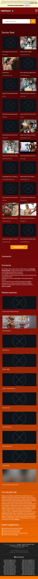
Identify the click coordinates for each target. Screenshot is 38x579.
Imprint (19, 544)
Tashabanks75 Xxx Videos (24, 513)
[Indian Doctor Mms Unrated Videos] (28, 132)
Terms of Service (26, 544)
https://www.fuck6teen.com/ (28, 562)
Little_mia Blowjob (25, 515)
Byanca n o (30, 511)
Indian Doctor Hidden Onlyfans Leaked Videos (14, 156)
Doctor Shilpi (5, 465)
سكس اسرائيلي (6, 502)
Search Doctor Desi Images (10, 534)
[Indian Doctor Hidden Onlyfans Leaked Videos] (10, 153)
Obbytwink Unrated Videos (9, 513)
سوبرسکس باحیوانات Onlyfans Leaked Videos (14, 511)
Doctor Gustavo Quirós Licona (10, 484)
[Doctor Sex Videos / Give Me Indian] (10, 236)
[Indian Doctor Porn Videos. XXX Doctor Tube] (28, 174)
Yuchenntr (13, 507)
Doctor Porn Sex (6, 427)
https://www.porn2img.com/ (28, 570)
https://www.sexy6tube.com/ (28, 561)
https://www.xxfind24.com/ (9, 573)
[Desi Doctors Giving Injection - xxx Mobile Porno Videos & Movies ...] (10, 111)
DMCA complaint (6, 286)
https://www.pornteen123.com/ (28, 566)
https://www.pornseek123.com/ (28, 563)
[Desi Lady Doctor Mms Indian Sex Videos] (28, 70)
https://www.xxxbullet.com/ (10, 569)
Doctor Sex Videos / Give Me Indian (12, 239)
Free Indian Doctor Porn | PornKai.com (12, 52)
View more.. (19, 247)
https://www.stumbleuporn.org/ (28, 574)
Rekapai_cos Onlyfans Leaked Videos (12, 496)
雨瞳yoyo (17, 519)
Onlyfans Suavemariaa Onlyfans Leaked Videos (19, 510)
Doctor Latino (6, 408)
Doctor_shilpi (6, 369)
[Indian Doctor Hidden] (28, 49)
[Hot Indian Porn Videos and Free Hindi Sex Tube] (28, 194)
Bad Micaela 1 (11, 516)
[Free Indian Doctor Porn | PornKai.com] (10, 49)
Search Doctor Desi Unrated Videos (13, 528)
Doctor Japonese (7, 446)
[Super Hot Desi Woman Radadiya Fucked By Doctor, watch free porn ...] (10, 90)
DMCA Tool (25, 546)
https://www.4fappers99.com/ (9, 561)
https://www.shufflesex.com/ (10, 567)
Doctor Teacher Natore (8, 388)
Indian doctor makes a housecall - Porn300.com (15, 218)
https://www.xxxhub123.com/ (10, 570)
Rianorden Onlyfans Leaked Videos (11, 499)
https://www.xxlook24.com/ (9, 574)
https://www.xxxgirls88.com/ (28, 560)
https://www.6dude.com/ (9, 563)
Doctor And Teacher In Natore (10, 311)
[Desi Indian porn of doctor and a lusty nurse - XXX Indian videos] (10, 174)
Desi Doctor (5, 72)
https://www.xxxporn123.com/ (9, 572)
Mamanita (9, 500)
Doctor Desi (5, 350)
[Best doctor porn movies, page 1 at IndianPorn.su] (28, 215)
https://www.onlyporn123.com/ (28, 568)
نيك (34, 511)
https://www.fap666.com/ (9, 564)
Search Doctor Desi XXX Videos (11, 530)
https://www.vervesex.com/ (10, 568)
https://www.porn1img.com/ (28, 569)
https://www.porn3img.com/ (28, 572)
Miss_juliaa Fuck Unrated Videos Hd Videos (24, 500)
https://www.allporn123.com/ (28, 567)
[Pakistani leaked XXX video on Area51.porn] (28, 90)
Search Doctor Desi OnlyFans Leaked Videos (15, 533)
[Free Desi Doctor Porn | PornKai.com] (10, 132)
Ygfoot (21, 505)
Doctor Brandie (6, 331)
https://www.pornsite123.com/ (9, 566)
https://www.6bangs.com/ (9, 562)
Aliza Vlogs (17, 515)
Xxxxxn (19, 507)
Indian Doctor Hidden (26, 52)
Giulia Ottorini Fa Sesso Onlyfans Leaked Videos (21, 497)
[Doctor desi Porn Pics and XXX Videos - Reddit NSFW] (10, 194)
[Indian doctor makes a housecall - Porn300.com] (10, 215)
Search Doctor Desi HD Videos (11, 531)
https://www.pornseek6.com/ (28, 564)
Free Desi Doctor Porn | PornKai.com (12, 135)
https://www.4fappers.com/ (10, 560)
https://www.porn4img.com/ (28, 573)
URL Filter (18, 546)
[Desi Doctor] (10, 70)
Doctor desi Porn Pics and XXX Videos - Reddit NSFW (17, 197)
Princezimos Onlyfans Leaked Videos (21, 502)
